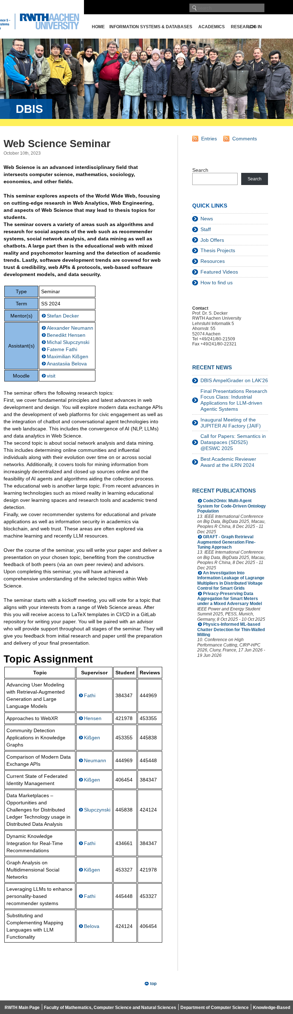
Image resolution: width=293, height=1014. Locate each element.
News (206, 218)
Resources (212, 261)
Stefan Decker (63, 316)
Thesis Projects (217, 250)
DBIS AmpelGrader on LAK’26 (234, 380)
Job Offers (212, 240)
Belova (91, 926)
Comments (244, 138)
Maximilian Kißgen (67, 356)
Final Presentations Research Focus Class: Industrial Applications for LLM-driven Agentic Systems (233, 400)
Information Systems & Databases (150, 26)
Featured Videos (219, 272)
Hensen (92, 718)
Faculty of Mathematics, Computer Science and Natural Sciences (110, 1007)
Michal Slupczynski (68, 342)
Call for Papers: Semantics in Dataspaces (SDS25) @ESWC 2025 (233, 442)
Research (243, 26)
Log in (255, 26)
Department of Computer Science (214, 1007)
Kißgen (92, 737)
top (153, 983)
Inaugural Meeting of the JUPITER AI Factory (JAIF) (230, 423)
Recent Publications (224, 491)
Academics (211, 26)
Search (200, 170)
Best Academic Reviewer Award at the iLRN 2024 (228, 462)
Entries (209, 138)
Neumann (95, 760)
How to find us (216, 282)
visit (51, 376)
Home (98, 26)
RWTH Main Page (22, 1007)
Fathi (89, 695)
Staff (205, 229)
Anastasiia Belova (67, 363)
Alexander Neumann (70, 328)
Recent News (212, 367)
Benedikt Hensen (66, 335)
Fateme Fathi (62, 349)
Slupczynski (97, 810)
